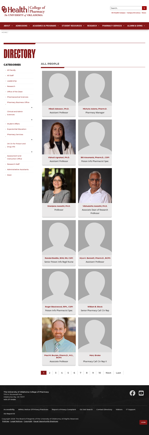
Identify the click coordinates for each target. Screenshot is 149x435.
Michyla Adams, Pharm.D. (95, 108)
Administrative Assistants (18, 169)
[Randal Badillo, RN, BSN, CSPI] (59, 237)
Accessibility (9, 409)
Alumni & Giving (134, 26)
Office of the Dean (15, 92)
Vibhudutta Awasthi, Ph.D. (95, 206)
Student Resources (72, 26)
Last (118, 372)
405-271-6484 (10, 399)
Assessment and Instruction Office (14, 157)
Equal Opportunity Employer (46, 421)
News (144, 13)
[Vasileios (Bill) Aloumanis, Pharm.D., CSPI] (95, 137)
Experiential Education (16, 129)
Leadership (12, 81)
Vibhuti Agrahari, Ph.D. (59, 157)
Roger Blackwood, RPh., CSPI (59, 306)
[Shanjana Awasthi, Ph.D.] (59, 185)
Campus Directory (133, 13)
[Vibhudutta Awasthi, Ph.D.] (95, 185)
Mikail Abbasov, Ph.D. (59, 108)
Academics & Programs (44, 26)
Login (143, 422)
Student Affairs (13, 124)
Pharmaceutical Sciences (17, 97)
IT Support (130, 409)
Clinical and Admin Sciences (15, 113)
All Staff (10, 75)
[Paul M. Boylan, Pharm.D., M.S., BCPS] (59, 335)
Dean (9, 175)
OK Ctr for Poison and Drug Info (16, 145)
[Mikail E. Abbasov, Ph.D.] (59, 88)
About (7, 26)
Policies (5, 421)
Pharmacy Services (112, 26)
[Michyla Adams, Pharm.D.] (95, 88)
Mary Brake (95, 355)
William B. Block (95, 306)
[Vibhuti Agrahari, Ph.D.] (59, 137)
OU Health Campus (118, 13)
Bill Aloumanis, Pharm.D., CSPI (95, 157)
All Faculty (11, 70)
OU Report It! (9, 414)
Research (92, 26)
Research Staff (13, 164)
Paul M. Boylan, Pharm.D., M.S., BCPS (58, 356)
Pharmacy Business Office (18, 102)
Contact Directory (104, 409)
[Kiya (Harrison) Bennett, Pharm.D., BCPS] (95, 237)
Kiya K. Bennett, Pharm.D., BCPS (95, 258)
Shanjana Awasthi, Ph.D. (58, 206)
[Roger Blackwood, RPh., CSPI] (59, 286)
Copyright (28, 421)
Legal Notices (16, 421)
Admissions (21, 26)
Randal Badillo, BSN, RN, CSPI (59, 258)
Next (108, 372)
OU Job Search (86, 409)
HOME (4, 32)
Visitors (119, 409)
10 (99, 372)
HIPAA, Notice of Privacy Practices (33, 409)
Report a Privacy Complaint (64, 409)
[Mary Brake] (95, 335)
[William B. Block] (95, 286)
